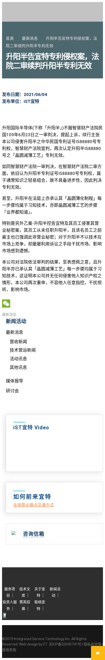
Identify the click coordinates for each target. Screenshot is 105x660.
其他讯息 (18, 367)
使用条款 (9, 650)
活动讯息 (18, 358)
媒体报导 (14, 380)
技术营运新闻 (23, 350)
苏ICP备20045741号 (65, 644)
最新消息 (9, 314)
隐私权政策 (92, 644)
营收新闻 (18, 341)
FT (45, 644)
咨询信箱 (33, 534)
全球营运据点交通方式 (33, 505)
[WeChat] (52, 303)
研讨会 (12, 390)
